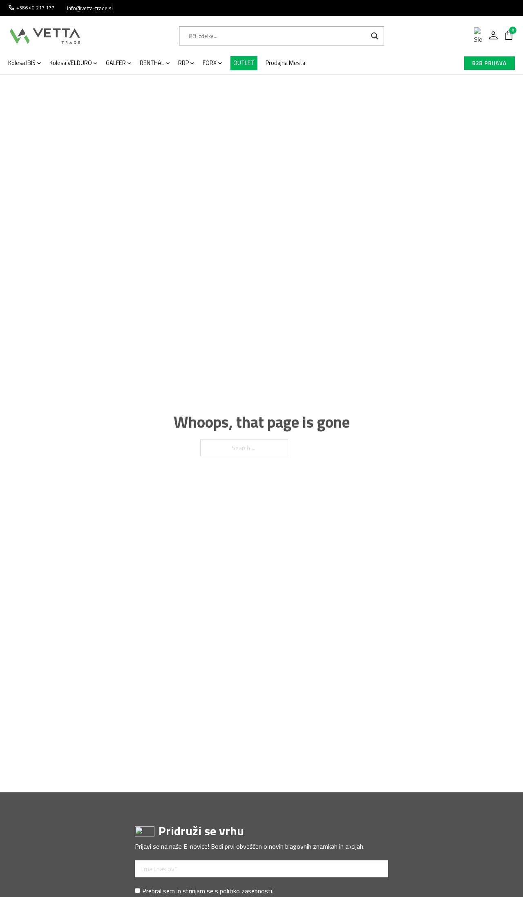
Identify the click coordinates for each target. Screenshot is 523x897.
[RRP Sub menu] (192, 63)
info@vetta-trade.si (90, 8)
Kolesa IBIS (22, 62)
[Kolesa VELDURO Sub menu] (95, 63)
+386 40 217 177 (35, 7)
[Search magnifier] (374, 36)
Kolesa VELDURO (70, 62)
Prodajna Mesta (285, 62)
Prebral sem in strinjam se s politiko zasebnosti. (207, 891)
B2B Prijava (489, 63)
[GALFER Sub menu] (129, 63)
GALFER (116, 62)
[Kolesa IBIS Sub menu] (39, 63)
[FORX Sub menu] (220, 63)
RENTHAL (152, 62)
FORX (210, 62)
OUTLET (244, 62)
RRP (183, 62)
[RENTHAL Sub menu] (167, 63)
